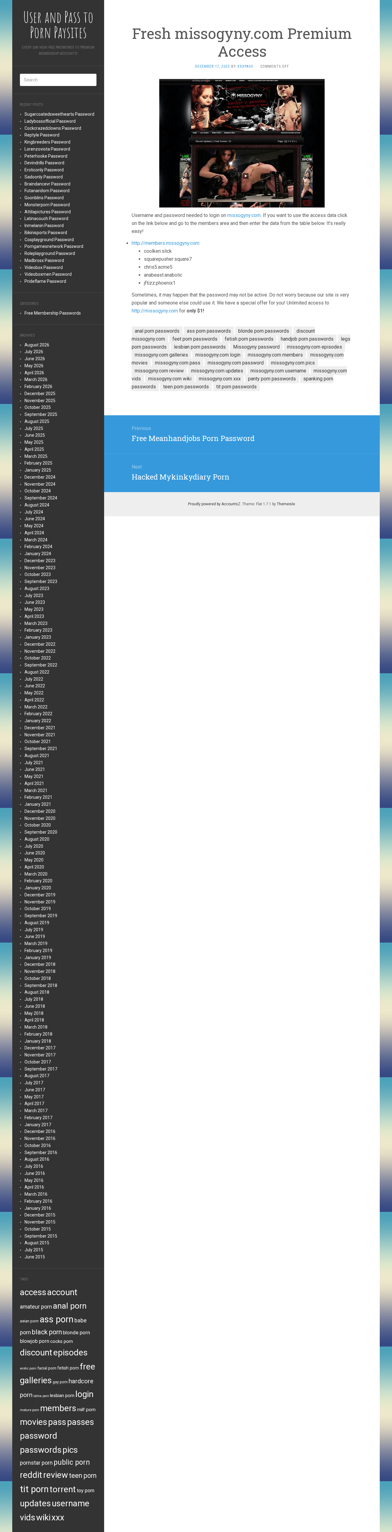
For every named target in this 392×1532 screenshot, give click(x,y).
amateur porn (36, 1307)
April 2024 (34, 532)
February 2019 (38, 950)
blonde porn (76, 1332)
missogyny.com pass (177, 363)
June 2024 (34, 518)
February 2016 (38, 1201)
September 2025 (40, 414)
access (33, 1292)
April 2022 (34, 699)
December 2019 (39, 894)
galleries (36, 1380)
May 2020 (33, 860)
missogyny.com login (217, 355)
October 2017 (37, 1061)
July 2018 (33, 999)
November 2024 (39, 484)
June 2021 (34, 769)
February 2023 (38, 630)
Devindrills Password (44, 162)
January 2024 (37, 553)
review (55, 1475)
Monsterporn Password (47, 204)
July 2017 (33, 1082)
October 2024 (37, 490)
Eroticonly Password (44, 169)
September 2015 (40, 1236)
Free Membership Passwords (52, 313)
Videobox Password (43, 267)
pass (57, 1422)
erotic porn (28, 1368)
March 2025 (35, 456)
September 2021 (40, 748)
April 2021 (34, 783)
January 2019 (37, 957)
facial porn (46, 1368)
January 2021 (37, 804)
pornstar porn (36, 1462)
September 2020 (40, 832)
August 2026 (36, 344)
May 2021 (33, 776)
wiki (43, 1517)
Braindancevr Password (47, 183)
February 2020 (38, 880)
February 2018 (38, 1034)
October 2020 (37, 825)
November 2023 (39, 567)
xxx (57, 1517)
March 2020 (35, 874)
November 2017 (39, 1054)
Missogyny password (256, 347)
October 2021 (37, 741)
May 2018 (33, 1013)
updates (35, 1503)
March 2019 (35, 943)
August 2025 (36, 421)
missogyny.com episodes (314, 347)
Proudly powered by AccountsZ (214, 504)
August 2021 (36, 755)
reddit (31, 1475)
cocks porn (61, 1341)
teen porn (82, 1475)
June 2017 (34, 1089)
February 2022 (38, 713)
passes (80, 1422)
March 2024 (35, 539)
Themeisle (286, 504)
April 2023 (34, 616)
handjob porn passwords (307, 339)
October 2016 (37, 1145)
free (87, 1367)
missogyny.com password (236, 363)
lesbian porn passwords (200, 347)
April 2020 (34, 867)
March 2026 (35, 379)
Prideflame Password (45, 281)
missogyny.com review (159, 371)
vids (27, 1517)
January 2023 (37, 637)
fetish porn (68, 1368)
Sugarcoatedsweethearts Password (59, 114)
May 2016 (33, 1180)
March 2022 (35, 706)
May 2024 (33, 525)
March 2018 (35, 1027)
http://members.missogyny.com (165, 243)
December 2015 (39, 1215)
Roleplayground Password (49, 253)
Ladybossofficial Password (50, 121)
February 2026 (38, 386)
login (84, 1394)
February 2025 (38, 463)
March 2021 (35, 790)
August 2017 (36, 1075)
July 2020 (33, 846)
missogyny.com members (275, 355)
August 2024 (36, 505)
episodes (70, 1352)
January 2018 (37, 1041)
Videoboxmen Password (48, 274)
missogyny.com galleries (161, 355)
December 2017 (39, 1047)
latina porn (41, 1396)
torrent (63, 1489)
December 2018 (39, 964)
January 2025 (37, 470)
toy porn (85, 1490)
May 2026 (33, 365)
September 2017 (40, 1069)
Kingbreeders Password (47, 142)
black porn (47, 1332)
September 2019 (40, 915)
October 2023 (37, 574)
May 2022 (33, 692)
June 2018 (34, 1006)
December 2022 (39, 644)
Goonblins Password (44, 197)
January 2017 (37, 1124)
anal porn (70, 1305)
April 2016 (34, 1187)
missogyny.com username (278, 371)
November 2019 (39, 901)
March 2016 (35, 1194)
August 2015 (36, 1242)
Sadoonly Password (43, 176)
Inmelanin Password (44, 225)
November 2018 (39, 971)
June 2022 (34, 685)
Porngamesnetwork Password (53, 246)
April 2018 (34, 1020)
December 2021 (39, 727)
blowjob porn (34, 1341)
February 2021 (38, 797)
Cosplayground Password (49, 239)
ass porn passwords (209, 331)
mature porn (29, 1410)
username (70, 1503)
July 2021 (33, 762)
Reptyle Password (41, 135)
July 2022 (33, 679)
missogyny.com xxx (220, 379)
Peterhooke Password (45, 156)
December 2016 (39, 1131)
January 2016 (37, 1208)
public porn (72, 1462)
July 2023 (33, 595)
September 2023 (40, 581)
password (38, 1436)
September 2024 (40, 497)
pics (70, 1450)
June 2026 (34, 358)
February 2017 (38, 1117)
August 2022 (36, 672)
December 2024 (39, 477)
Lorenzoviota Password (47, 149)
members (58, 1408)
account (62, 1292)
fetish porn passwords (249, 339)
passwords (41, 1450)
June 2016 (34, 1173)
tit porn (34, 1489)
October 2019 (37, 908)
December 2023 (39, 560)
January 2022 (37, 720)
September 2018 (40, 985)
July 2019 (33, 929)
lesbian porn (62, 1395)
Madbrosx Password (44, 260)
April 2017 (34, 1103)
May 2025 (33, 442)
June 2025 (34, 435)
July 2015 (33, 1249)
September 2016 (40, 1152)
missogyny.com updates (217, 371)
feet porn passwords (194, 339)
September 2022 (40, 665)
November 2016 (39, 1138)
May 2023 (33, 609)
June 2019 (34, 936)
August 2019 (36, 922)
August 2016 (36, 1159)
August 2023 (36, 588)
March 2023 (35, 623)
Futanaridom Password (47, 190)
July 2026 (33, 351)
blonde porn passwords (263, 331)
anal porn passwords (157, 331)
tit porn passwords (236, 387)
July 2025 (33, 428)
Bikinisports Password (45, 232)
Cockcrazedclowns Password (52, 128)
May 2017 (33, 1096)
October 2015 (37, 1229)
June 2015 (34, 1256)
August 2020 (36, 839)
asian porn (29, 1321)
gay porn (60, 1382)
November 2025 (39, 400)
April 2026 (34, 372)
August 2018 (36, 992)
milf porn (86, 1409)
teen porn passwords (186, 387)
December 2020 (39, 811)
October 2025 (37, 407)
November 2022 (39, 651)
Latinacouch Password (46, 218)
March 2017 (35, 1110)
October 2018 (37, 978)
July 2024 (33, 512)
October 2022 (37, 658)
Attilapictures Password (47, 211)
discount (36, 1352)
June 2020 (34, 852)
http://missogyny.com (155, 311)
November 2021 (39, 734)
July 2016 (33, 1166)
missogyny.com (244, 215)
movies (33, 1422)
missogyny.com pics (293, 363)
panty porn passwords (272, 379)
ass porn (57, 1319)
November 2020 (39, 818)
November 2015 (39, 1222)
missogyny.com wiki (169, 379)
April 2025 (34, 449)
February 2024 (38, 546)
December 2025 (39, 393)
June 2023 (34, 602)
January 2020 (37, 887)
